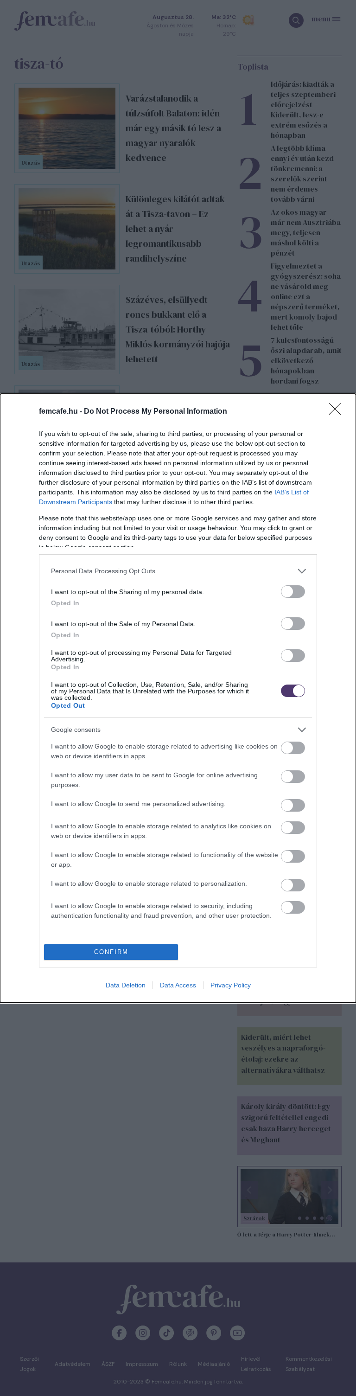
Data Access (178, 985)
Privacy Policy (230, 985)
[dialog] (178, 698)
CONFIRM (111, 951)
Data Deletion (126, 985)
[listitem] (178, 571)
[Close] (338, 412)
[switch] (293, 591)
